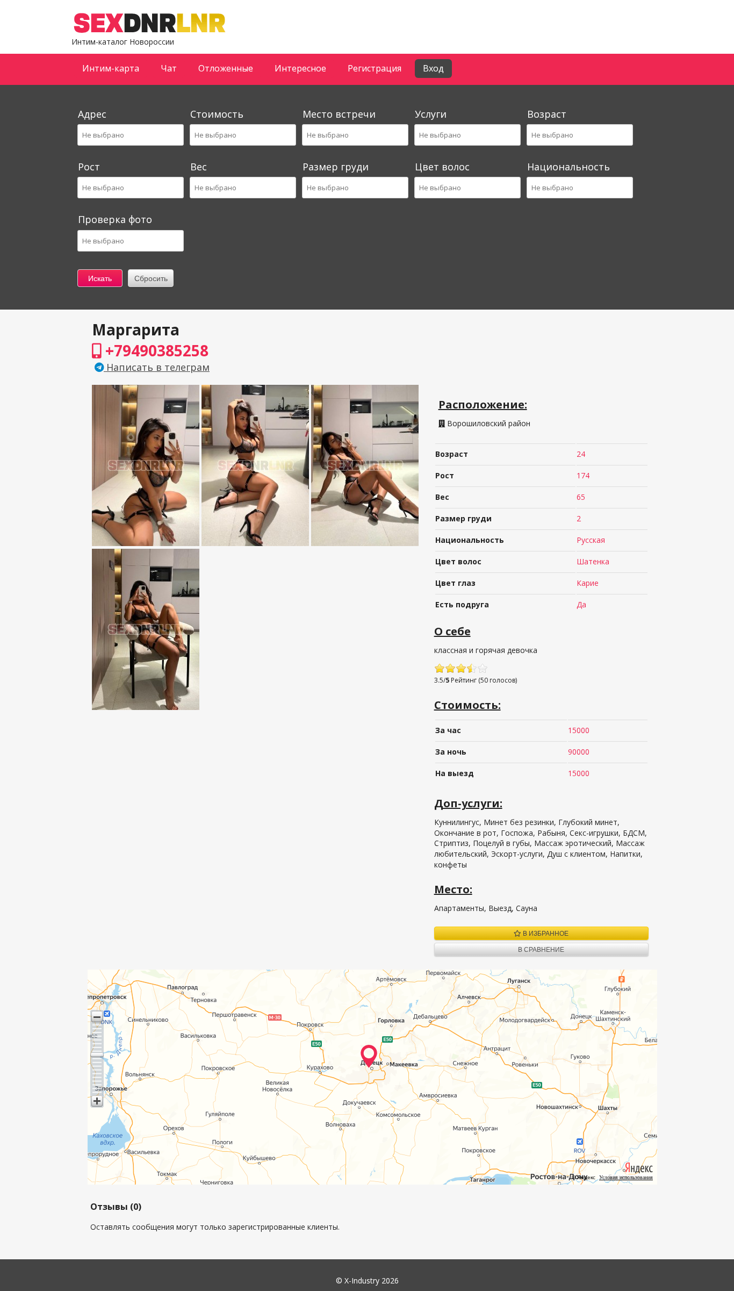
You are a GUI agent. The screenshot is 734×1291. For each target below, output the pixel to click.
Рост (89, 166)
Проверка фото (115, 219)
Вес (198, 166)
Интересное (300, 68)
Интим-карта (110, 68)
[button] (97, 1016)
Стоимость (216, 113)
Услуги (431, 113)
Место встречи (339, 113)
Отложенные (225, 68)
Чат (169, 68)
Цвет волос (442, 166)
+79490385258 (155, 350)
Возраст (546, 113)
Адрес (92, 113)
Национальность (568, 166)
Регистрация (374, 68)
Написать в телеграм (157, 367)
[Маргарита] (145, 543)
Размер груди (336, 166)
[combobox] (130, 135)
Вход (433, 68)
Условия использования (626, 1177)
